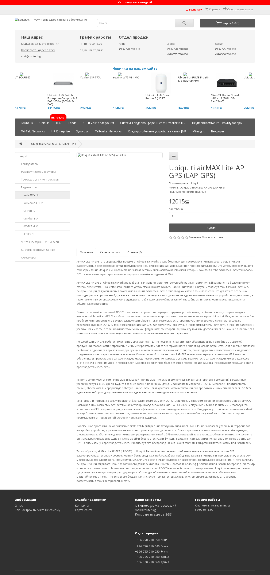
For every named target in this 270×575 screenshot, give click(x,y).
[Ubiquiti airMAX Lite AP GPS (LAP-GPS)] (120, 155)
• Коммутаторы (28, 164)
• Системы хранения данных (36, 250)
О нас (19, 506)
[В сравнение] (173, 156)
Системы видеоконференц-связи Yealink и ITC (153, 123)
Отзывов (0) (134, 252)
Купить (212, 228)
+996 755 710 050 (177, 54)
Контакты (82, 506)
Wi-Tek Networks (33, 131)
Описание (86, 252)
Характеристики (110, 252)
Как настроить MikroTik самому (37, 510)
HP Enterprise (60, 131)
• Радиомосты (27, 187)
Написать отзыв (213, 237)
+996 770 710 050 (129, 49)
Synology (82, 131)
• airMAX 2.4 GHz (30, 203)
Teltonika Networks (108, 131)
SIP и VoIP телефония (98, 123)
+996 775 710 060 (225, 49)
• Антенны (26, 211)
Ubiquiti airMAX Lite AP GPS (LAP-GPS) (53, 144)
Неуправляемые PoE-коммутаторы (217, 123)
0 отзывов (195, 237)
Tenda (72, 123)
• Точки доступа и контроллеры (38, 179)
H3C (59, 122)
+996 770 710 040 (177, 49)
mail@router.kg (30, 56)
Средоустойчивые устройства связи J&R (157, 131)
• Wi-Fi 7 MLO (28, 226)
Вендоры (217, 131)
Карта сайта (84, 510)
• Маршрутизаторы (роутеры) (37, 172)
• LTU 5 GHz (27, 234)
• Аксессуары (27, 257)
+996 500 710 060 (225, 54)
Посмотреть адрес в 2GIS (38, 50)
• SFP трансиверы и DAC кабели (38, 242)
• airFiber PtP (28, 218)
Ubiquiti (44, 123)
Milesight (198, 131)
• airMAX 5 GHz (29, 195)
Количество (176, 208)
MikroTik (27, 123)
